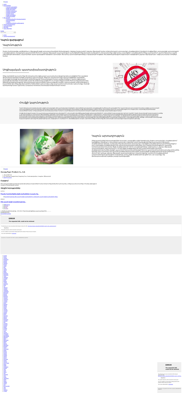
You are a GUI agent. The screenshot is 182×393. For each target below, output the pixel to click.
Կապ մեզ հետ (7, 28)
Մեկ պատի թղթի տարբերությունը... (13, 202)
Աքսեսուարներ (10, 16)
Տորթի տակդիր (10, 12)
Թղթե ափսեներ (11, 15)
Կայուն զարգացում (9, 24)
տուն (4, 4)
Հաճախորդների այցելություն (15, 23)
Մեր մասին (6, 17)
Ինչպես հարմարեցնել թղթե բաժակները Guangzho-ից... (20, 194)
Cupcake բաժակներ (11, 7)
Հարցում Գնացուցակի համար (10, 185)
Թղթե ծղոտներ (10, 9)
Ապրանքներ (7, 5)
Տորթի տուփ (10, 13)
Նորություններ (7, 25)
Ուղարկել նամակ (6, 213)
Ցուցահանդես (10, 20)
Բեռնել (8, 21)
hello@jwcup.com (7, 177)
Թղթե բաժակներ (11, 8)
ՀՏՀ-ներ (5, 27)
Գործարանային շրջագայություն (16, 19)
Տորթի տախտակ (11, 11)
